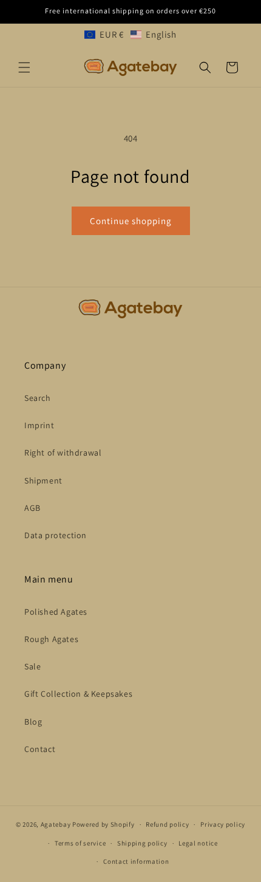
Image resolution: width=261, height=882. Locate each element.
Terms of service (80, 843)
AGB (32, 507)
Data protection (55, 535)
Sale (32, 666)
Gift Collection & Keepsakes (78, 693)
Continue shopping (131, 221)
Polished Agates (55, 611)
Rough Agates (51, 639)
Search (37, 397)
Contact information (136, 861)
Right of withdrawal (62, 452)
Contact (39, 749)
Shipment (43, 480)
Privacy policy (222, 824)
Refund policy (167, 824)
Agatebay (56, 824)
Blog (33, 721)
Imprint (39, 425)
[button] (130, 34)
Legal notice (197, 843)
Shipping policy (142, 843)
